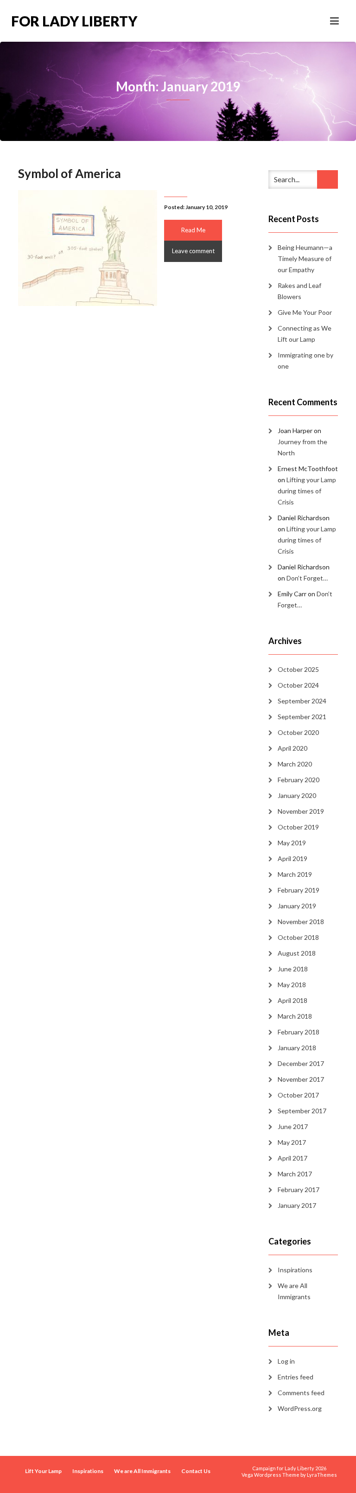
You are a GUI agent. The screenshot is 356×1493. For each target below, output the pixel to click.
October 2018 (298, 937)
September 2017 (302, 1111)
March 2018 (295, 1016)
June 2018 (293, 969)
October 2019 (298, 827)
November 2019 (301, 811)
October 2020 (298, 732)
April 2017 (292, 1158)
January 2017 (297, 1205)
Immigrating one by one (305, 360)
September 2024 (302, 701)
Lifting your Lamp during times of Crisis (307, 491)
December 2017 (301, 1063)
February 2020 (298, 780)
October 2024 (298, 685)
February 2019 (298, 890)
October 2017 (298, 1095)
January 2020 (297, 795)
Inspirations (295, 1270)
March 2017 (295, 1174)
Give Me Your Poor (305, 312)
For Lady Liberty (74, 21)
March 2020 (295, 764)
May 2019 (292, 843)
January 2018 (297, 1048)
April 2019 (292, 858)
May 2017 (292, 1142)
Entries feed (295, 1377)
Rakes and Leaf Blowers (299, 290)
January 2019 (297, 906)
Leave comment (193, 251)
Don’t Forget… (307, 578)
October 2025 (298, 669)
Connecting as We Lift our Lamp (304, 333)
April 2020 (292, 748)
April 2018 (292, 1000)
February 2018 (298, 1032)
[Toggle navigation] (334, 21)
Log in (286, 1361)
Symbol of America (69, 173)
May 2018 (292, 985)
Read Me (193, 230)
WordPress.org (300, 1408)
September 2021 (302, 717)
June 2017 (293, 1126)
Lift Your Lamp (43, 1470)
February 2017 (298, 1189)
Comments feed (301, 1393)
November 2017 (301, 1079)
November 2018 (301, 921)
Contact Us (195, 1470)
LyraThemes (322, 1475)
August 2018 (297, 953)
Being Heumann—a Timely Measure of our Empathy (305, 258)
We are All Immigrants (294, 1291)
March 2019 (295, 874)
